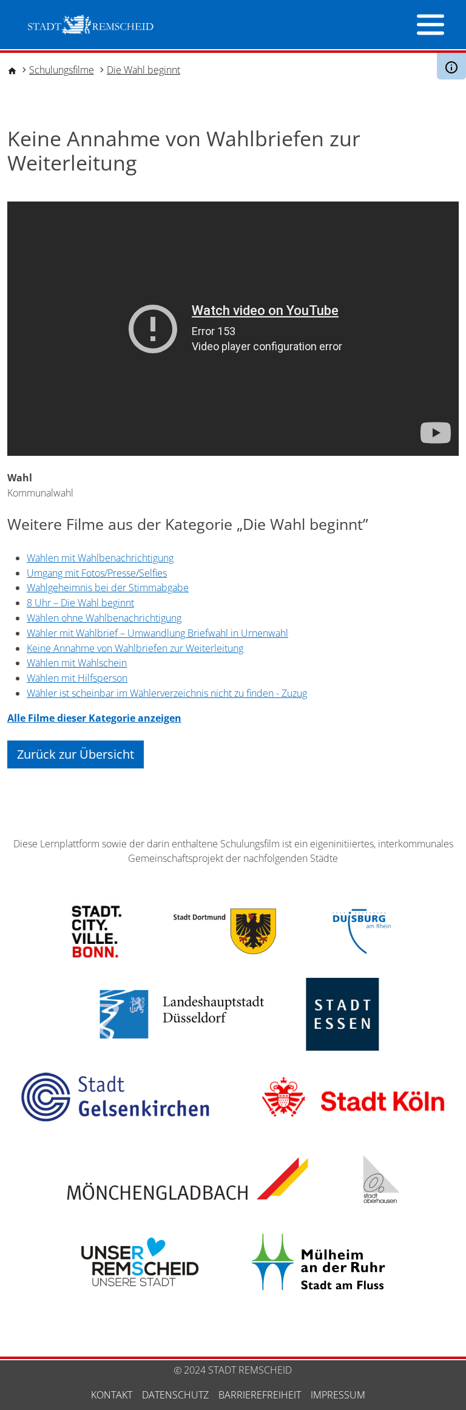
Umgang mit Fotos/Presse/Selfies (97, 573)
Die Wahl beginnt (143, 69)
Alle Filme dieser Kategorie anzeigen (94, 718)
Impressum (338, 1395)
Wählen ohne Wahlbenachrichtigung (104, 618)
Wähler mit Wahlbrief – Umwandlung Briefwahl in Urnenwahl (157, 633)
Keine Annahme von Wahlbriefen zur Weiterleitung (135, 648)
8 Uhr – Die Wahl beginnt (80, 602)
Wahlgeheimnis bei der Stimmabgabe (108, 587)
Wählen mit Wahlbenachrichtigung (100, 557)
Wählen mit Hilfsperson (77, 678)
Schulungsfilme (61, 69)
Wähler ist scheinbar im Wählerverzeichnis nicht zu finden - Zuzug (167, 693)
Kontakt (111, 1395)
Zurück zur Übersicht (75, 754)
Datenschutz (175, 1395)
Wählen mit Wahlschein (77, 662)
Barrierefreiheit (259, 1395)
